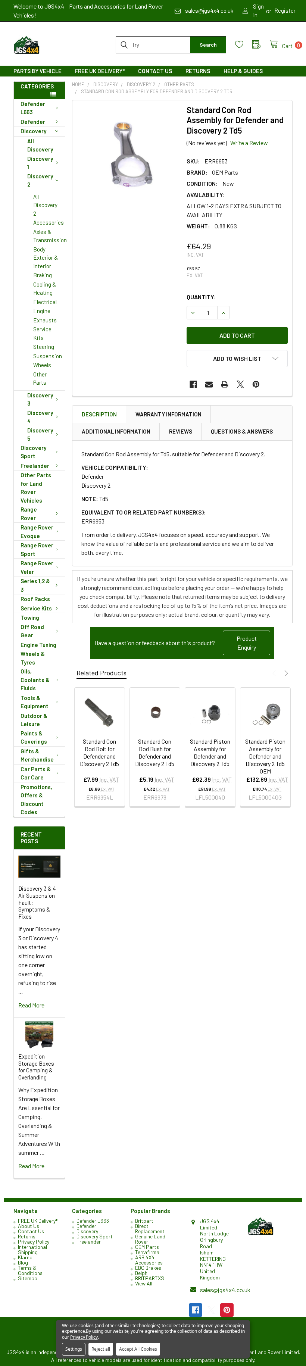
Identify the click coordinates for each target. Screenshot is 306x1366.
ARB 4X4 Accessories (149, 1260)
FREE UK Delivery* (100, 71)
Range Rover (29, 513)
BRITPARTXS (149, 1278)
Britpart (144, 1220)
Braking (42, 275)
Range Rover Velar (37, 567)
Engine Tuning (38, 644)
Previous (275, 673)
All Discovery (40, 145)
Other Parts (40, 378)
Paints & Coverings (34, 737)
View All (143, 1283)
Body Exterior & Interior (45, 257)
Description (99, 414)
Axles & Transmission (49, 236)
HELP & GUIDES (243, 71)
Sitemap (27, 1278)
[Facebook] (193, 384)
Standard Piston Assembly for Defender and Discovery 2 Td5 (210, 752)
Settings (73, 1349)
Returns (197, 71)
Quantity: (201, 296)
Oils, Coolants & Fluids (35, 679)
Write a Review (249, 142)
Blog (23, 1262)
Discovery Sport (33, 452)
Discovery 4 (40, 417)
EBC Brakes (148, 1268)
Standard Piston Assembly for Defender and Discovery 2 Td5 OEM (265, 756)
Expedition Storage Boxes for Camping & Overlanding (36, 1067)
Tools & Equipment (35, 702)
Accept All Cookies (138, 1349)
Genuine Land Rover (150, 1239)
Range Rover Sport (37, 549)
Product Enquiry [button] (247, 643)
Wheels (42, 365)
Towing (30, 617)
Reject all (100, 1349)
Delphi (142, 1273)
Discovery (33, 131)
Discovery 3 (40, 399)
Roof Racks (35, 599)
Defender (33, 121)
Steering (43, 346)
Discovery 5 (40, 434)
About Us (28, 1226)
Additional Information (116, 431)
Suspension (47, 356)
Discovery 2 (40, 180)
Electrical (45, 301)
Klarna (25, 1257)
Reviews (180, 431)
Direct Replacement (150, 1228)
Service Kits (42, 333)
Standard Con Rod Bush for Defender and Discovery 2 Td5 (154, 752)
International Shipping (32, 1249)
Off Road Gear (32, 631)
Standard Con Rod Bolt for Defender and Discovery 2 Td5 (99, 752)
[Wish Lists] (243, 45)
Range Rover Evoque (37, 531)
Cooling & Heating (44, 288)
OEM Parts (147, 1247)
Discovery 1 (40, 163)
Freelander (35, 465)
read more (31, 1005)
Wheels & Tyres (33, 658)
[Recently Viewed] (260, 45)
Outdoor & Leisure (34, 720)
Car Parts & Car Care (36, 773)
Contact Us (155, 71)
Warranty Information (168, 414)
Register (285, 10)
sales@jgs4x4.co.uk (225, 1289)
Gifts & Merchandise (37, 755)
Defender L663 (33, 108)
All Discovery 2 (45, 205)
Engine (41, 310)
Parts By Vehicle (37, 71)
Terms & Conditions (30, 1270)
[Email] (209, 384)
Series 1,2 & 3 (35, 585)
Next (285, 673)
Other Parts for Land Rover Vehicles (36, 488)
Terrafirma (147, 1252)
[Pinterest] (256, 384)
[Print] (224, 384)
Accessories (48, 222)
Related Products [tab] (101, 673)
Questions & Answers (242, 431)
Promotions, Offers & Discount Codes (36, 800)
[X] (240, 384)
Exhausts (45, 320)
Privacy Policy (33, 1241)
